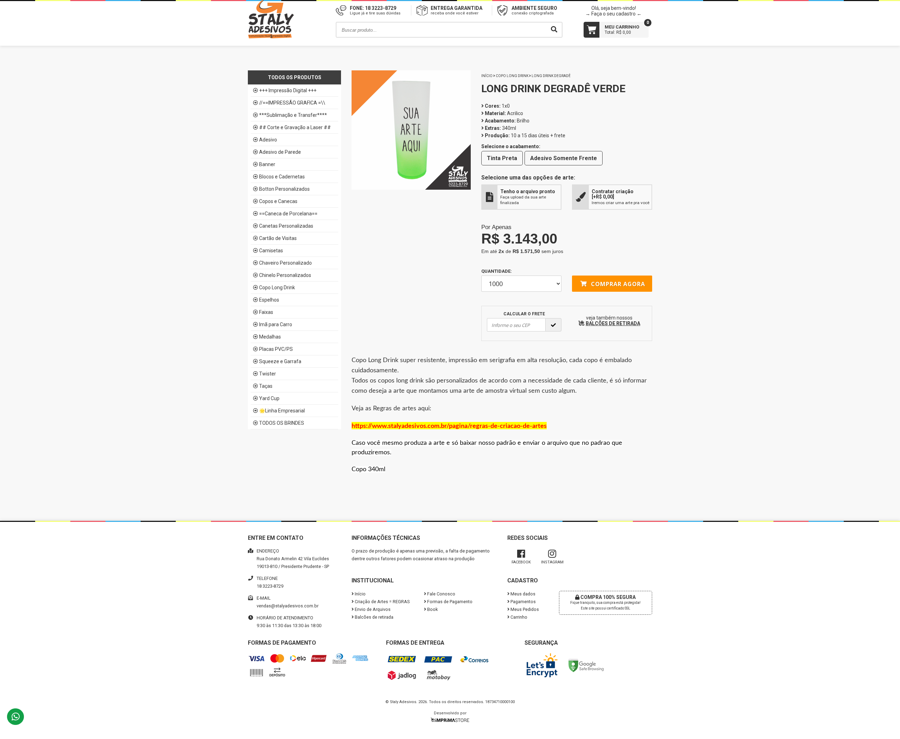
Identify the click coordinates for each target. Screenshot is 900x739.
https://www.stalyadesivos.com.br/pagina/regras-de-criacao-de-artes (449, 426)
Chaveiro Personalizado (285, 263)
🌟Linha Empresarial (282, 410)
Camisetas (271, 250)
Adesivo (268, 140)
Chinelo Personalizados (285, 275)
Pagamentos (522, 601)
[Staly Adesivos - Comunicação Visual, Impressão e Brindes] (271, 36)
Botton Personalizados (284, 189)
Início (487, 76)
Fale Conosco (440, 593)
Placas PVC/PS (276, 349)
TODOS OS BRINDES (281, 423)
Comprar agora (617, 284)
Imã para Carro (275, 324)
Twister (267, 374)
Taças (265, 386)
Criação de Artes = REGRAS (382, 601)
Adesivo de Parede (280, 152)
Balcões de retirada (373, 617)
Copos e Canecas (278, 201)
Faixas (266, 312)
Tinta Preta (502, 158)
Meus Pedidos (524, 609)
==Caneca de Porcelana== (288, 213)
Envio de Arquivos (372, 609)
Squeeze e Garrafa (280, 361)
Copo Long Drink (277, 287)
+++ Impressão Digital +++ (287, 90)
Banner (267, 164)
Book (432, 609)
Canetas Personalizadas (286, 226)
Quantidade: (496, 271)
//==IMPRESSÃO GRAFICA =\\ (292, 103)
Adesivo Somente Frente (563, 158)
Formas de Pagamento (449, 601)
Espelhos (269, 300)
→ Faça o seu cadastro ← (613, 14)
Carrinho (518, 617)
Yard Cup (269, 398)
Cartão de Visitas (278, 238)
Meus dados (522, 593)
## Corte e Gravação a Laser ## (295, 127)
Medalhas (270, 337)
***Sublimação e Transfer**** (293, 115)
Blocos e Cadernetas (282, 176)
